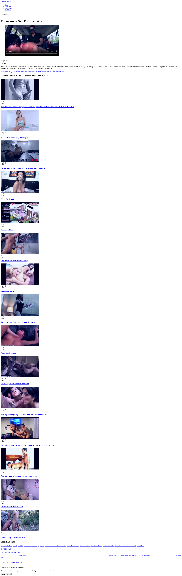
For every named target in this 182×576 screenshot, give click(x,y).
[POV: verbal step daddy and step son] (20, 130)
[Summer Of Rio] (20, 223)
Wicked (122, 555)
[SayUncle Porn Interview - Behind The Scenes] (20, 315)
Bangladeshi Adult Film (95, 546)
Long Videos (8, 8)
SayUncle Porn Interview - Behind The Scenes (18, 322)
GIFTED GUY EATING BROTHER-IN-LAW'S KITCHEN (24, 168)
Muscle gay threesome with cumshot (15, 384)
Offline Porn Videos (121, 546)
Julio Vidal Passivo (8, 291)
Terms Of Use (14, 562)
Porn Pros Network (131, 555)
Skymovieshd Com (6, 546)
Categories (8, 6)
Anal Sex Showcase (144, 555)
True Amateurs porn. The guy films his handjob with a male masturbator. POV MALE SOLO (37, 107)
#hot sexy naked (41, 71)
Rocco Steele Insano (8, 353)
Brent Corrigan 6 (7, 199)
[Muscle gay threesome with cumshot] (20, 376)
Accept (3, 574)
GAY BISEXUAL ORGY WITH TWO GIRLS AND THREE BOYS (27, 445)
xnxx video (17, 552)
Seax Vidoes (27, 546)
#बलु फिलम (12, 71)
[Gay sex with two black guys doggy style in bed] (20, 469)
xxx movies (22, 555)
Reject (9, 574)
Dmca (21, 562)
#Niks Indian (5, 71)
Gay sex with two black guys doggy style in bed (19, 476)
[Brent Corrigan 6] (20, 192)
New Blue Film (61, 546)
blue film (10, 552)
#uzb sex (61, 71)
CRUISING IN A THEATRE (12, 507)
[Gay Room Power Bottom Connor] (20, 253)
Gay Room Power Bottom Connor (14, 261)
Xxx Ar (42, 546)
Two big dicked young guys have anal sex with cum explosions (25, 415)
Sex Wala (20, 546)
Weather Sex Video (108, 546)
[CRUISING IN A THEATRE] (20, 500)
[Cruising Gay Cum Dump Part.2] (20, 530)
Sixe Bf (15, 546)
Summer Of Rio (7, 230)
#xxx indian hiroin (21, 71)
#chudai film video (52, 71)
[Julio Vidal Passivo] (20, 284)
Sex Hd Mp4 (84, 546)
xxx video (4, 552)
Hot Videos (8, 10)
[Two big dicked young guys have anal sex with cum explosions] (20, 407)
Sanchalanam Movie (51, 546)
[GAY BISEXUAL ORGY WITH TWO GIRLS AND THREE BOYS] (20, 438)
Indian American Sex (73, 546)
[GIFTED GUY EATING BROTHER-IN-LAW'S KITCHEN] (20, 161)
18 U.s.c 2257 (5, 562)
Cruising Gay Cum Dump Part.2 (13, 538)
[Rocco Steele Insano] (20, 346)
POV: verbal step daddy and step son (15, 138)
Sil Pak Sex (140, 546)
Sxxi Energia (35, 546)
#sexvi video (31, 71)
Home (6, 5)
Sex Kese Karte (131, 546)
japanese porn (112, 555)
